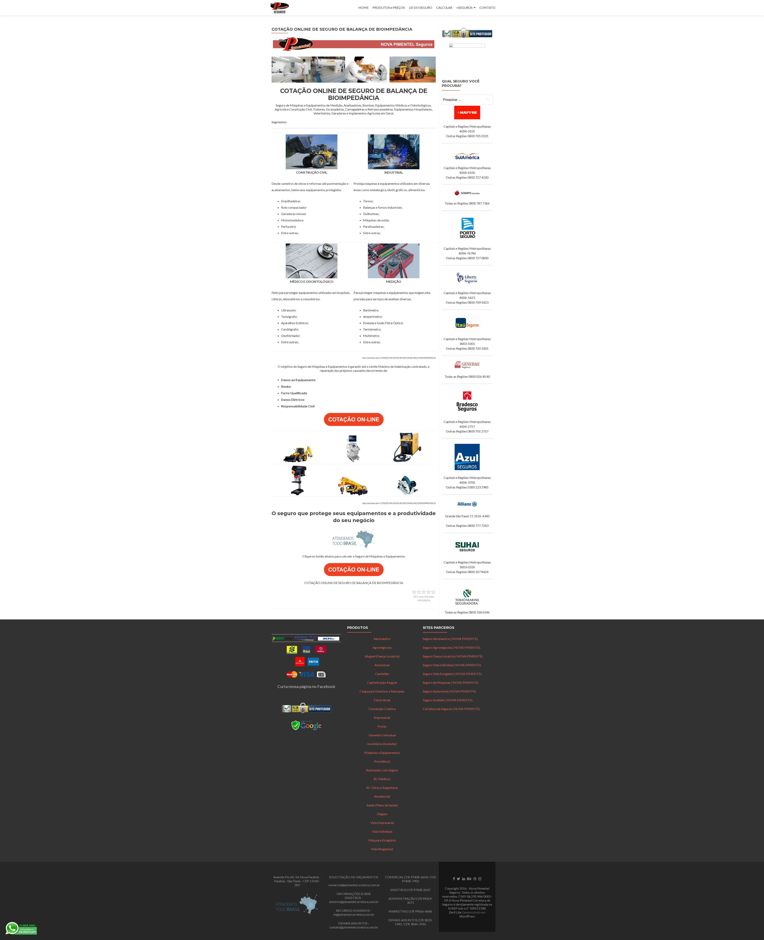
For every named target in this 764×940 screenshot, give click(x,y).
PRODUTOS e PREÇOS (388, 7)
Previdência (382, 761)
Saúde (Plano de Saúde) (382, 805)
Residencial (382, 796)
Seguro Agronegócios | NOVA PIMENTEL (451, 647)
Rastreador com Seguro (382, 770)
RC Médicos (382, 779)
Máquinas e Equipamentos (382, 752)
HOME (363, 7)
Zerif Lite (455, 912)
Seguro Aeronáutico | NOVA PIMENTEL (450, 639)
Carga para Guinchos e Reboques (382, 691)
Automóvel (382, 665)
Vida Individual (382, 831)
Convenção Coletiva (382, 709)
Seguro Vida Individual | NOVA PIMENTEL (452, 665)
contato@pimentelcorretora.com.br (353, 927)
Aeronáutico (382, 639)
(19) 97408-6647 (419, 890)
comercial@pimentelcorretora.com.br (354, 885)
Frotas (382, 726)
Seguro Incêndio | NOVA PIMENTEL (448, 700)
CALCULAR (444, 7)
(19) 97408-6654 (416, 877)
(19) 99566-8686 (420, 911)
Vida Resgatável (382, 849)
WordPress (467, 916)
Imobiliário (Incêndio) (382, 744)
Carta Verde (382, 700)
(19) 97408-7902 (419, 879)
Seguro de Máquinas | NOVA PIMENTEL (451, 682)
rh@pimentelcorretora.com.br (353, 914)
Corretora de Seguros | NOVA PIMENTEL (451, 709)
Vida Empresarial (382, 823)
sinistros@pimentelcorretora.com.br (354, 902)
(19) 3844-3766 (415, 924)
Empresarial (382, 717)
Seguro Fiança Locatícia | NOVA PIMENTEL (453, 656)
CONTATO (487, 7)
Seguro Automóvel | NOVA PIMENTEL (449, 691)
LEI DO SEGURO (420, 7)
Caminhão (382, 674)
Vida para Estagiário (382, 840)
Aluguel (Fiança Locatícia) (382, 656)
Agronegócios (382, 647)
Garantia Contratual (382, 735)
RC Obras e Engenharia (382, 787)
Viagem (382, 814)
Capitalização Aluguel (382, 682)
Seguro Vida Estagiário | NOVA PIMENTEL (452, 674)
